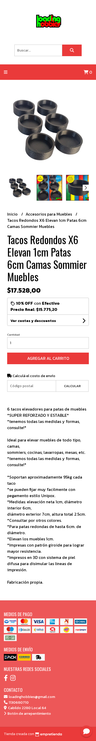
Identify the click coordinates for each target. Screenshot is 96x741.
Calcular (72, 386)
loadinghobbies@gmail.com (31, 697)
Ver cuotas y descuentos (33, 320)
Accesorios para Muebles (49, 214)
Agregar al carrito (48, 358)
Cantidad (13, 335)
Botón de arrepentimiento (29, 713)
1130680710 (18, 702)
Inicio (13, 214)
